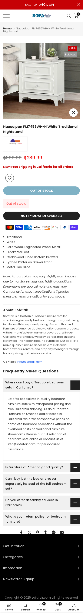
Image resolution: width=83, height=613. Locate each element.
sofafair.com (41, 597)
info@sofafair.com (30, 362)
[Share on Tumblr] (45, 532)
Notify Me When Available (41, 216)
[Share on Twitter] (29, 532)
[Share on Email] (62, 532)
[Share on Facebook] (21, 532)
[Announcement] (39, 4)
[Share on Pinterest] (37, 532)
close (78, 4)
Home (7, 28)
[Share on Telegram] (54, 532)
